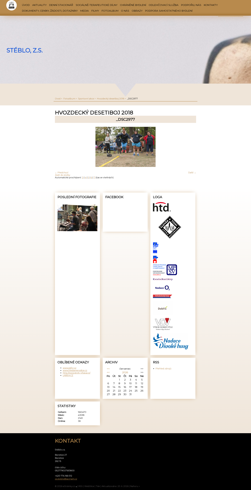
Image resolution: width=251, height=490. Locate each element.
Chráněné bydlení (133, 5)
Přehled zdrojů (163, 368)
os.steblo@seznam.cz (66, 479)
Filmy (95, 10)
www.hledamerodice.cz (75, 370)
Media (84, 10)
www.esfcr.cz (69, 368)
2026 (125, 372)
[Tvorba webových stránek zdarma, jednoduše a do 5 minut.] (76, 486)
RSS (80, 486)
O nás (125, 10)
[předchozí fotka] (59, 147)
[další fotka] (192, 147)
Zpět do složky (62, 175)
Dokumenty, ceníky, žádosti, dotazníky (50, 10)
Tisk (98, 486)
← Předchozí (61, 172)
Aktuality (39, 5)
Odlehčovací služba (163, 5)
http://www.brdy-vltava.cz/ (76, 373)
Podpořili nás (191, 5)
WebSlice (89, 486)
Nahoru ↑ (135, 486)
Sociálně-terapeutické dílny (96, 5)
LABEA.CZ (68, 375)
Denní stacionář (61, 5)
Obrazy (137, 10)
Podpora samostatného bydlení (169, 10)
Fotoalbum (110, 10)
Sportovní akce (86, 98)
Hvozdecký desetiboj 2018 (110, 98)
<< (108, 368)
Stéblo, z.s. (25, 50)
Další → (192, 172)
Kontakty (211, 5)
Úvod (26, 5)
